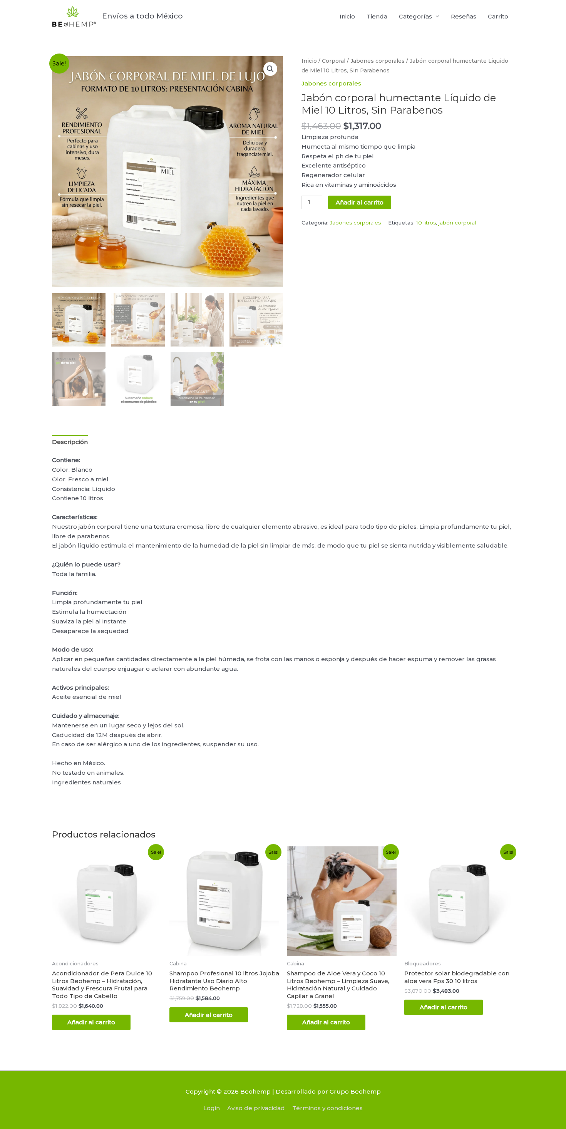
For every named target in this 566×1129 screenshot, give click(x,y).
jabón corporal (457, 222)
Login (211, 1108)
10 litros (426, 222)
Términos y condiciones (327, 1108)
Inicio (347, 16)
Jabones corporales (377, 61)
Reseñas (463, 16)
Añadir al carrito (359, 202)
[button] (270, 69)
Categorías (415, 16)
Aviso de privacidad (256, 1108)
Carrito (498, 16)
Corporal (333, 61)
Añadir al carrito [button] (91, 1022)
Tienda (377, 16)
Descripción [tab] (70, 442)
